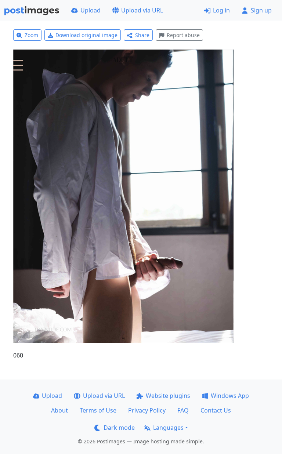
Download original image (86, 35)
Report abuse (183, 35)
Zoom (31, 35)
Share (142, 35)
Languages (168, 428)
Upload (90, 10)
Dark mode (119, 428)
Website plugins (168, 396)
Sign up (261, 10)
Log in (221, 10)
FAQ (183, 410)
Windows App (230, 396)
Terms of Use (98, 410)
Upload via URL (142, 10)
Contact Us (215, 410)
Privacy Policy (147, 410)
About (59, 410)
